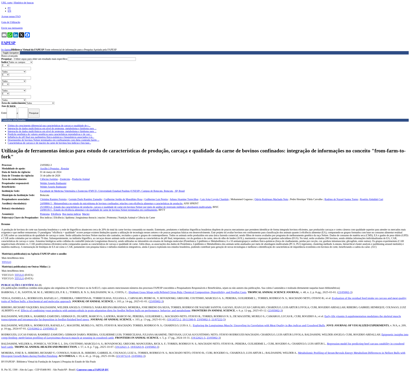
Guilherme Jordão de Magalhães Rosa (123, 199)
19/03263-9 (137, 346)
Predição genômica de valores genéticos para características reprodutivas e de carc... (50, 134)
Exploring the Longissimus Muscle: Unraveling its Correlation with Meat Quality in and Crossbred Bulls (259, 325)
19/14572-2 (174, 319)
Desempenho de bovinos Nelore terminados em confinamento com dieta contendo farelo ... (53, 140)
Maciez (86, 214)
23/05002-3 (345, 292)
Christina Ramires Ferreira (53, 199)
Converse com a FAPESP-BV (93, 369)
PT (9, 8)
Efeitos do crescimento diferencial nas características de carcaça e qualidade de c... (49, 125)
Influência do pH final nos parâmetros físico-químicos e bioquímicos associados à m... (51, 137)
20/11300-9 (189, 319)
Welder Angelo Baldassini (53, 183)
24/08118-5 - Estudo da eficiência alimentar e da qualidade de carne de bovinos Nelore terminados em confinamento (98, 209)
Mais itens (7, 258)
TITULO (6, 262)
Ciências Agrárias (49, 179)
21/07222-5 (218, 319)
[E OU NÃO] (5, 65)
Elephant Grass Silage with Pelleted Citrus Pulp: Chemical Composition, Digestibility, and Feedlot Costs (187, 292)
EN (9, 11)
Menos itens (18, 258)
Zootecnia (65, 179)
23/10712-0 (123, 356)
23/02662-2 (35, 328)
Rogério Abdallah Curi (371, 199)
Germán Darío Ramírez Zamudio (85, 199)
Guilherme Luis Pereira (156, 199)
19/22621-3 (198, 337)
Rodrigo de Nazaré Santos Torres (341, 199)
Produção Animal (81, 179)
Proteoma (45, 214)
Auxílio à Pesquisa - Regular (54, 168)
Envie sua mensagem (12, 28)
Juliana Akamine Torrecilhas (184, 199)
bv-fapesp (6, 49)
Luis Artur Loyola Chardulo (214, 199)
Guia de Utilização (10, 22)
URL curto (6, 2)
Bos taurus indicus (71, 214)
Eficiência (56, 214)
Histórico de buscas (24, 2)
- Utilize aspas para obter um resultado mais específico (34, 59)
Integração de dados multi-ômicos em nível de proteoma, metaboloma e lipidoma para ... (52, 128)
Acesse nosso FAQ (11, 16)
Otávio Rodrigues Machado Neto (271, 199)
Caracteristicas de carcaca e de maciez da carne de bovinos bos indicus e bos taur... (49, 143)
